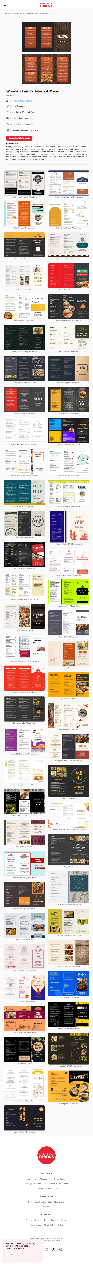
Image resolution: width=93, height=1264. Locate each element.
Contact (64, 1220)
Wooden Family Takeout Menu (38, 14)
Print (30, 1202)
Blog (50, 1202)
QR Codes (63, 1184)
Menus (6, 14)
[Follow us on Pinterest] (60, 1249)
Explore (46, 1207)
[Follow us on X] (53, 1249)
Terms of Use (35, 1225)
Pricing (29, 1220)
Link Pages (39, 1189)
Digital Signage (60, 1179)
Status (60, 1225)
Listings (28, 1184)
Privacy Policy (49, 1225)
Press (46, 1220)
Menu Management (43, 1179)
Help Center (59, 1202)
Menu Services (52, 1189)
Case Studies (40, 1202)
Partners (54, 1220)
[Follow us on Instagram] (46, 1249)
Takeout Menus (18, 14)
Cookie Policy (17, 1248)
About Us (38, 1220)
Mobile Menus (51, 1184)
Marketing (38, 1184)
